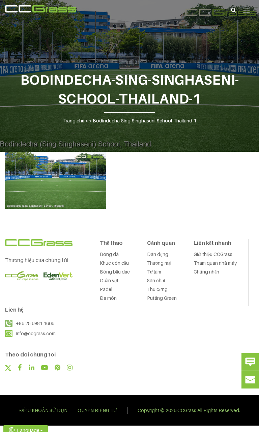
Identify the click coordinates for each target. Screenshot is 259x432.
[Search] (233, 9)
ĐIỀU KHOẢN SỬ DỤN (43, 410)
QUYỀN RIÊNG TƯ (97, 410)
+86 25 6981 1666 (35, 323)
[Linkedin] (31, 368)
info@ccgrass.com (36, 333)
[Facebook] (20, 368)
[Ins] (70, 368)
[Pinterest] (57, 368)
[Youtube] (44, 368)
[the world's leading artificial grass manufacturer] (40, 9)
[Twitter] (8, 368)
